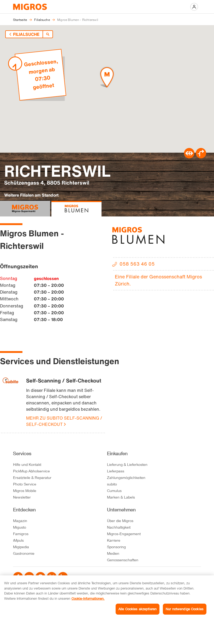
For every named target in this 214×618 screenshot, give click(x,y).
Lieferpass (115, 471)
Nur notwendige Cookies (185, 609)
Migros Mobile (24, 490)
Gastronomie (23, 553)
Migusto (19, 527)
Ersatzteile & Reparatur (32, 477)
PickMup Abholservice (31, 471)
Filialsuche (26, 34)
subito (112, 484)
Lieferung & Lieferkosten (127, 464)
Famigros (20, 533)
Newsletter (22, 497)
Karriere (113, 540)
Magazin (20, 520)
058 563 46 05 (137, 263)
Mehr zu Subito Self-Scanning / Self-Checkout (64, 421)
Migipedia (21, 547)
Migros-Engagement (124, 533)
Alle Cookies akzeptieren (137, 609)
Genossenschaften (122, 560)
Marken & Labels (121, 497)
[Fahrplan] (189, 157)
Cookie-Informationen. (88, 598)
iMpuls (18, 540)
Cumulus (114, 490)
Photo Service (24, 484)
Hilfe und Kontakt (27, 464)
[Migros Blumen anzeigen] (76, 209)
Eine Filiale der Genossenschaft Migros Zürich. (158, 280)
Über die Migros (120, 520)
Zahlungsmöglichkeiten (126, 477)
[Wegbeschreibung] (201, 157)
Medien (113, 553)
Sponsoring (116, 547)
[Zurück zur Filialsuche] (48, 34)
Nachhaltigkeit (118, 527)
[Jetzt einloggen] (194, 7)
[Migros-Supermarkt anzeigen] (25, 209)
